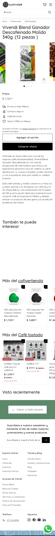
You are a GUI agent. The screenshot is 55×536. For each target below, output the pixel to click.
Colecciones (15, 21)
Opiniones (32, 475)
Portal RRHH (8, 484)
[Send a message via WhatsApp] (48, 529)
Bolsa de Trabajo (10, 488)
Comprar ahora (27, 146)
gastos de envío (29, 129)
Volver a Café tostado (29, 409)
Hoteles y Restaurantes (39, 463)
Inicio (4, 21)
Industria (6, 467)
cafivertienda (30, 280)
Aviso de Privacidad (11, 505)
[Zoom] (44, 79)
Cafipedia (32, 471)
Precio (5, 93)
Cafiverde (6, 463)
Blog (30, 467)
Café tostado (30, 21)
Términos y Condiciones (13, 497)
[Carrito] (44, 4)
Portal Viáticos (9, 492)
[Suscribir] (46, 440)
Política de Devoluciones (13, 501)
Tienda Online (34, 459)
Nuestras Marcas (10, 471)
